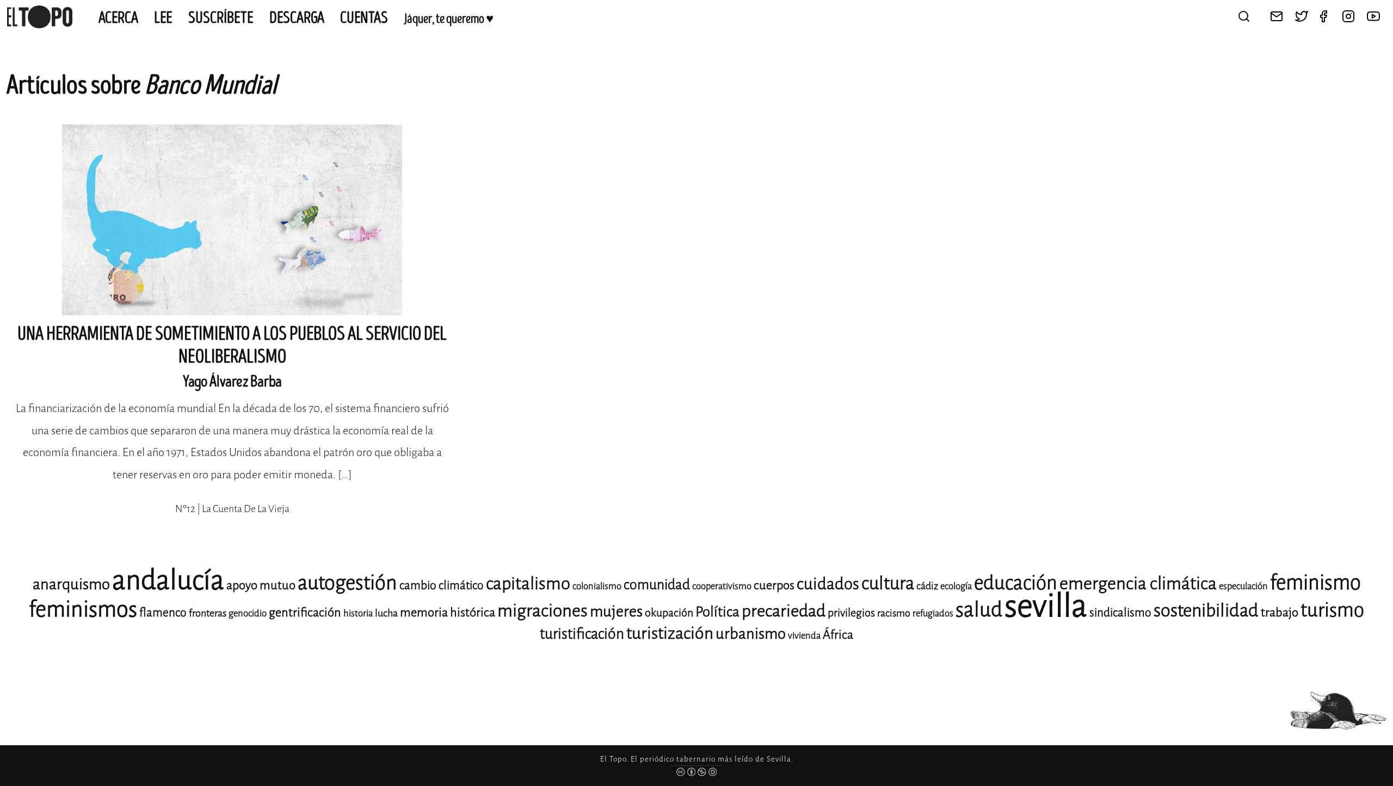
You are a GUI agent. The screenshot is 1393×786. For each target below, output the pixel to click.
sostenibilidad (1206, 610)
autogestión (347, 583)
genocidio (248, 613)
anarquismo (71, 584)
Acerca (118, 18)
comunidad (657, 585)
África (838, 634)
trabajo (1279, 612)
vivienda (804, 635)
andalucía (168, 580)
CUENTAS (364, 18)
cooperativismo (721, 586)
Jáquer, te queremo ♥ (449, 19)
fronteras (207, 613)
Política (717, 611)
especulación (1243, 586)
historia (358, 613)
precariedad (783, 611)
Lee (163, 18)
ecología (956, 586)
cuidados (828, 584)
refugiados (933, 613)
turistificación (582, 634)
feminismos (83, 609)
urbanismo (751, 633)
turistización (669, 633)
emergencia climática (1138, 583)
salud (979, 609)
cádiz (927, 585)
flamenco (163, 612)
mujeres (616, 611)
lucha (386, 613)
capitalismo (528, 583)
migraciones (542, 610)
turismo (1332, 610)
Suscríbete (221, 18)
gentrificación (305, 612)
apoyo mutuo (260, 585)
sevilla (1045, 606)
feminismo (1315, 582)
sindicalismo (1120, 612)
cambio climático (441, 585)
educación (1015, 583)
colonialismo (596, 586)
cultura (887, 583)
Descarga (296, 18)
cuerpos (774, 585)
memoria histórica (447, 612)
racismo (893, 613)
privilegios (851, 613)
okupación (669, 613)
